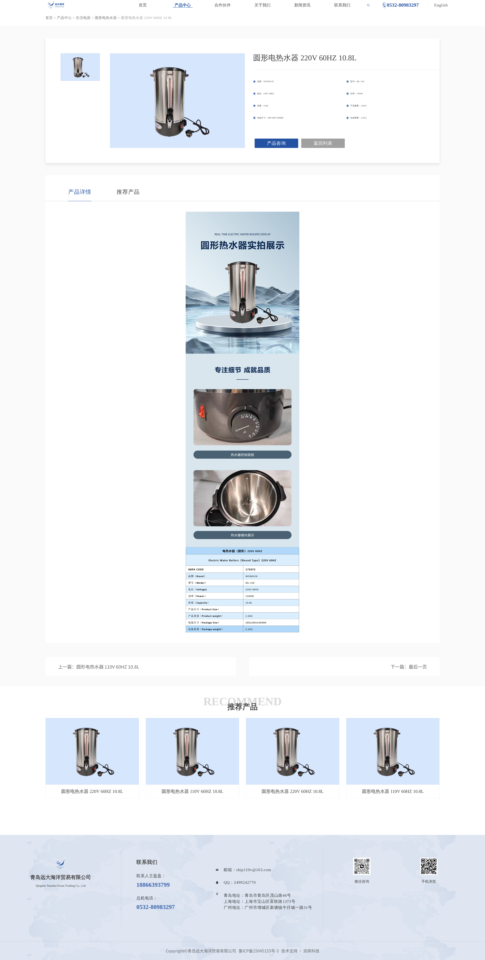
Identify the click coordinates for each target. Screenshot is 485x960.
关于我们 (262, 5)
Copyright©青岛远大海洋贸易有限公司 (201, 951)
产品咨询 (276, 143)
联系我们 (342, 5)
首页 (143, 5)
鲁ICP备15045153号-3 (259, 951)
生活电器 (83, 18)
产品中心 (183, 5)
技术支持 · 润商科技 (300, 951)
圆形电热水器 (106, 18)
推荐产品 (128, 192)
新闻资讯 (302, 5)
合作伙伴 (222, 5)
